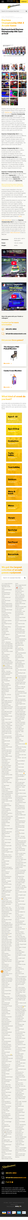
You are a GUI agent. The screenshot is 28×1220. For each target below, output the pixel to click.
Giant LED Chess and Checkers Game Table (7, 941)
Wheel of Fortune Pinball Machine (19, 1109)
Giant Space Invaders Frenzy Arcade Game (7, 968)
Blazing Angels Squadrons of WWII (6, 704)
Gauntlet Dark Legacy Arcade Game (7, 914)
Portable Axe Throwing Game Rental (20, 747)
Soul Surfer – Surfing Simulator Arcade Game (20, 886)
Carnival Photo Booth (7, 736)
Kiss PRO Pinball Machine (5, 1111)
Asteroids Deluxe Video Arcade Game (7, 649)
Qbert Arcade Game (20, 782)
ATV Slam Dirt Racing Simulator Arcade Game (7, 661)
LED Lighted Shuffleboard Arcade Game (6, 1137)
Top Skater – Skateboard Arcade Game (19, 1066)
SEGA (20, 216)
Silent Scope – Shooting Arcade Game (20, 846)
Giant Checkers (5, 929)
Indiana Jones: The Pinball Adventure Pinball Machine (6, 1066)
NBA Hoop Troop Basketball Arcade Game (19, 650)
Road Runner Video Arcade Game (19, 812)
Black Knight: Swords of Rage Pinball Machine (7, 701)
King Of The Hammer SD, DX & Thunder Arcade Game (6, 1107)
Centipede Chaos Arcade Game (6, 744)
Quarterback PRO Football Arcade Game (20, 784)
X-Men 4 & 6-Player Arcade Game (19, 1142)
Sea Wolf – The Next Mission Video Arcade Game (20, 838)
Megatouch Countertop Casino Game (20, 601)
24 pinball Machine (6, 592)
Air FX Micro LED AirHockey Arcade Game (6, 617)
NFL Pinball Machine (20, 691)
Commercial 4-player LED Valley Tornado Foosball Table (6, 767)
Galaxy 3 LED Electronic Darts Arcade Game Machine (7, 904)
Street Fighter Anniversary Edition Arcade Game (19, 952)
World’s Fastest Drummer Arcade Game (20, 1136)
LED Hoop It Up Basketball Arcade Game (6, 1126)
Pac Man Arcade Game (20, 707)
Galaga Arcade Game (7, 901)
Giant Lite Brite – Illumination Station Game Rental (6, 955)
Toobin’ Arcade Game (20, 1063)
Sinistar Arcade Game (20, 853)
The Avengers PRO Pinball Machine (19, 1015)
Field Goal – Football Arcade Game (6, 881)
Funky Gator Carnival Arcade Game (6, 898)
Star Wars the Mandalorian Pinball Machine (20, 929)
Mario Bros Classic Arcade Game (19, 592)
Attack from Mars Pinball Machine (6, 658)
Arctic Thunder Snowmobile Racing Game (6, 639)
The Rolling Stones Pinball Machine (19, 1042)
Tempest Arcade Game (20, 1006)
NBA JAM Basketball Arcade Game (19, 661)
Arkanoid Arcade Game (7, 645)
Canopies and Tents (6, 730)
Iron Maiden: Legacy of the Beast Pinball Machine (7, 1070)
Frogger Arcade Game (7, 890)
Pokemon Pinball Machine (19, 741)
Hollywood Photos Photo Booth (6, 1029)
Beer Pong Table (5, 683)
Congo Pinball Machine (7, 777)
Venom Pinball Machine (20, 1089)
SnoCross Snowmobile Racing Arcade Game (20, 871)
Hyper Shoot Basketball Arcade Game (7, 1056)
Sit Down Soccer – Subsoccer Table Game (20, 858)
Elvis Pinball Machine (6, 876)
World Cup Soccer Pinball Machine (19, 1126)
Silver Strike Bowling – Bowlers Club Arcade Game (20, 850)
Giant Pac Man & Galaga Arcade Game (7, 958)
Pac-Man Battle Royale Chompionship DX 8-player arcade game (20, 716)
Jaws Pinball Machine (6, 1080)
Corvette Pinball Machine (5, 786)
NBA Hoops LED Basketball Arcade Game (19, 657)
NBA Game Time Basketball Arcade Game (19, 645)
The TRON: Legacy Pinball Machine (19, 1054)
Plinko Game (18, 739)
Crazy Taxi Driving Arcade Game (6, 789)
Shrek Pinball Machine (20, 842)
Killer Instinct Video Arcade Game (6, 1096)
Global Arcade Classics (7, 973)
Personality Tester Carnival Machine (19, 729)
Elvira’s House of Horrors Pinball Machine (5, 873)
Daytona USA (8, 112)
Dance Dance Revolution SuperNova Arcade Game (7, 813)
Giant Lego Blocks (6, 947)
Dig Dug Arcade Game (7, 831)
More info (7, 363)
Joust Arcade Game (6, 1084)
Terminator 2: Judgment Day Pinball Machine (20, 1011)
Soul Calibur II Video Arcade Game (20, 883)
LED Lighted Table (6, 1140)
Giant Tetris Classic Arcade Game (6, 971)
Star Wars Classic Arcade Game (19, 915)
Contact (24, 1)
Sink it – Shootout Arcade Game (19, 855)
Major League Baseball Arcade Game (20, 585)
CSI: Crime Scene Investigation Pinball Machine (6, 805)
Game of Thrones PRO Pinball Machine (7, 911)
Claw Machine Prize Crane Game (6, 760)
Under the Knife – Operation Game (19, 1083)
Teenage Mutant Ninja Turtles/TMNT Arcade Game (20, 999)
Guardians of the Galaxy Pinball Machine (7, 997)
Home (3, 16)
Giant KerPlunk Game (7, 939)
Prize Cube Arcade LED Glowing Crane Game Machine (20, 751)
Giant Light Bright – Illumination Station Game (6, 950)
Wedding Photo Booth (20, 1097)
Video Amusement (6, 220)
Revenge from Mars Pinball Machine (20, 800)
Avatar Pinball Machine (7, 663)
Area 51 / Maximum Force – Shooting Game (7, 642)
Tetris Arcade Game (20, 1013)
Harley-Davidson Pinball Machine (5, 1023)
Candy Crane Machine (7, 728)
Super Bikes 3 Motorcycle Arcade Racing (19, 973)
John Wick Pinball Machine (5, 1082)
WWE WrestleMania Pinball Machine (19, 1139)
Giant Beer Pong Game (7, 927)
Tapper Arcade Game (20, 990)
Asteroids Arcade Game (7, 646)
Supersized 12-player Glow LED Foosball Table (20, 984)
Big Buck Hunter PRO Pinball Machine (6, 689)
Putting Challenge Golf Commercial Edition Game (20, 776)
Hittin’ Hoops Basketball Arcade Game (7, 1026)
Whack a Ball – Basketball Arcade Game (19, 1106)
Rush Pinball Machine (20, 821)
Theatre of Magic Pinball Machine (19, 1057)
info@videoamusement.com (16, 334)
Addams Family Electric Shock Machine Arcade (7, 604)
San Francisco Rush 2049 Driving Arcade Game (19, 827)
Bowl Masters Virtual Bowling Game (6, 713)
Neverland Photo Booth (20, 676)
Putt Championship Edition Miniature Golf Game (20, 771)
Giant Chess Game (6, 930)
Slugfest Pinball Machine (19, 868)
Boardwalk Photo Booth (7, 707)
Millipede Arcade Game (20, 606)
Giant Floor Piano (6, 932)
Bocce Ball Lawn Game (7, 711)
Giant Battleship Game (7, 925)
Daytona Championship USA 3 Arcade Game (7, 817)
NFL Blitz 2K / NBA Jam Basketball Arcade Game (20, 688)
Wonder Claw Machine (20, 1124)
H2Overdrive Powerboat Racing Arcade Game (6, 1010)
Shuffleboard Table (19, 844)
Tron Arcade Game (19, 1075)
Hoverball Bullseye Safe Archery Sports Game (6, 1049)
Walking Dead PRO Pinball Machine (19, 1094)
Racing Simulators (9, 16)
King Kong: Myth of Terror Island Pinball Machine (6, 1103)
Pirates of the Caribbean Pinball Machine (19, 736)
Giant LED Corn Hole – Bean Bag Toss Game (7, 945)
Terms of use (14, 1204)
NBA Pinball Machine (20, 663)
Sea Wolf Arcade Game (20, 841)
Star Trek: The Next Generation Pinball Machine (19, 909)
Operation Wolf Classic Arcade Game (20, 701)
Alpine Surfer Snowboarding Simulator (5, 631)
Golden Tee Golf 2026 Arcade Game (7, 982)
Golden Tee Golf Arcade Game (5, 985)
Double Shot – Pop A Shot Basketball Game (7, 855)
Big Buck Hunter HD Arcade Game (6, 686)
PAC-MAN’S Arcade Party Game (19, 719)
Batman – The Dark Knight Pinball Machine (7, 672)
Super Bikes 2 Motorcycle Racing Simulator (19, 969)
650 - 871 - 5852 (16, 1)
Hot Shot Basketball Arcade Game (6, 1042)
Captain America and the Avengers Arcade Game (6, 733)
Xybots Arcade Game (20, 1154)
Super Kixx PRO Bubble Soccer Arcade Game (20, 980)
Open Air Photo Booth (20, 699)
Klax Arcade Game (6, 1114)
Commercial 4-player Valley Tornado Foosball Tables (6, 771)
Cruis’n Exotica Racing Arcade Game (7, 798)
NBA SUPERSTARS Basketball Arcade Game (19, 667)
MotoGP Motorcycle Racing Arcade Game (20, 630)
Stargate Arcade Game (20, 939)
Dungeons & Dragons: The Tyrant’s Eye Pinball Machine (7, 869)
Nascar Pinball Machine (20, 639)
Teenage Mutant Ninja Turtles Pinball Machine (20, 995)
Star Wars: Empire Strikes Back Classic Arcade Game (19, 933)
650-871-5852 (11, 329)
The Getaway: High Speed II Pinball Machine (19, 1026)
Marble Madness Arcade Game (19, 588)
